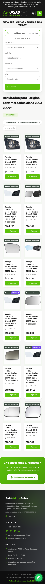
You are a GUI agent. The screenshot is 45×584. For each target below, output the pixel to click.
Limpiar (13, 87)
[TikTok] (15, 531)
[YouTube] (19, 531)
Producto (9, 42)
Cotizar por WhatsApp (24, 477)
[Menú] (24, 13)
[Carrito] (33, 13)
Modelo (8, 63)
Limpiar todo (10, 128)
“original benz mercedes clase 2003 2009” (21, 122)
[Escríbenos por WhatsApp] (38, 577)
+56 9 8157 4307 (14, 527)
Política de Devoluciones (31, 577)
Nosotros (11, 516)
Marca (8, 53)
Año (6, 74)
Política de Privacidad (13, 577)
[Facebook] (11, 531)
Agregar (13, 176)
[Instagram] (7, 531)
